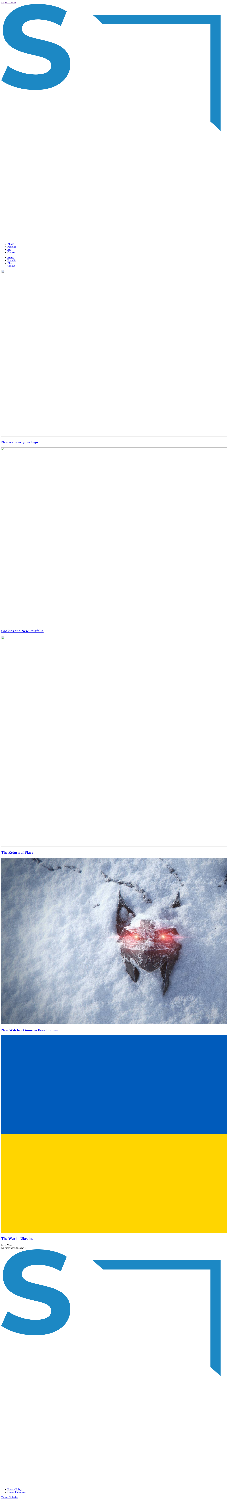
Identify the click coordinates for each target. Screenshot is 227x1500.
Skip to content (8, 2)
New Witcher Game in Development (30, 1030)
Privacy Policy (14, 1489)
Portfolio (11, 246)
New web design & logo (19, 442)
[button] (6, 1245)
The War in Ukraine (17, 1239)
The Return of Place (17, 852)
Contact (11, 252)
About (10, 244)
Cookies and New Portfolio (22, 631)
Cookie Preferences (16, 1492)
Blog (9, 249)
